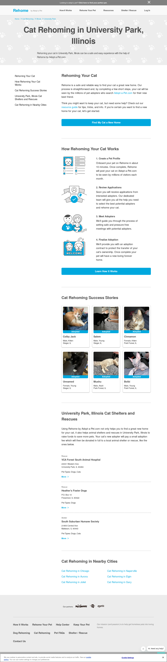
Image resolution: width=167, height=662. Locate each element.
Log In (147, 10)
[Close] (163, 657)
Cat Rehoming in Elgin (119, 576)
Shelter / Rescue (128, 10)
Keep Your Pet (81, 624)
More (63, 476)
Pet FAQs (59, 633)
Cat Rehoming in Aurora (74, 576)
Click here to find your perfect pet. (93, 2)
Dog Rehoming (21, 633)
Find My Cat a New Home (106, 122)
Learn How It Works (106, 271)
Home (17, 19)
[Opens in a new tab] (82, 606)
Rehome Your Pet (87, 10)
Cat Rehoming (27, 19)
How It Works (66, 10)
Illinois (38, 19)
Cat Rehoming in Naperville (122, 571)
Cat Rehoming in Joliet (73, 582)
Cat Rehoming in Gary (119, 582)
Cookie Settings (128, 657)
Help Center (62, 624)
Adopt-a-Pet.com (123, 93)
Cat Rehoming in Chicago (75, 571)
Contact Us (19, 641)
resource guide (69, 107)
